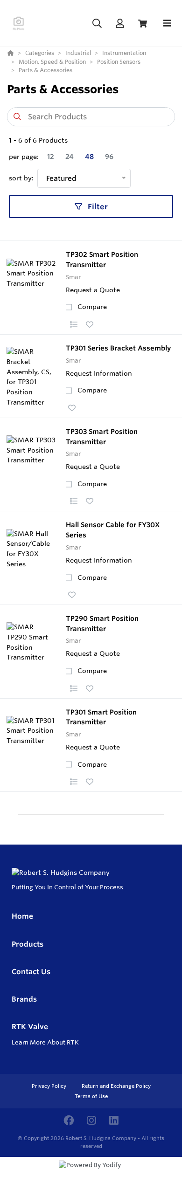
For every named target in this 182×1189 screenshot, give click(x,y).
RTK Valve (30, 1026)
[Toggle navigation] (167, 23)
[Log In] (120, 23)
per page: (24, 156)
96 (109, 156)
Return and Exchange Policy (116, 1086)
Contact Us (31, 971)
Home (22, 916)
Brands (24, 999)
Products (27, 944)
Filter (97, 206)
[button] (74, 324)
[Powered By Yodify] (91, 1174)
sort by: (21, 178)
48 (89, 156)
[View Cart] (142, 23)
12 (50, 156)
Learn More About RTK (45, 1042)
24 (69, 156)
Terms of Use (91, 1096)
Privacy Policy (50, 1086)
